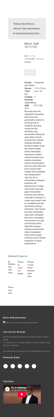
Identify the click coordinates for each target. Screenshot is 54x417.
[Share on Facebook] (26, 65)
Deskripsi (30, 73)
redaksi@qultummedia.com (40, 351)
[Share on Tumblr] (36, 65)
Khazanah (40, 59)
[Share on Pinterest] (39, 65)
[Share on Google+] (31, 65)
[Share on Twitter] (29, 65)
